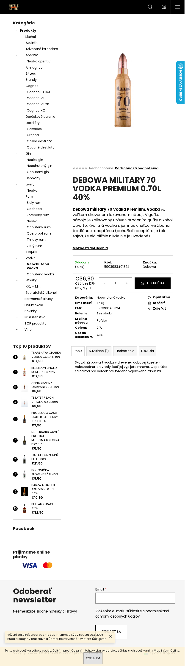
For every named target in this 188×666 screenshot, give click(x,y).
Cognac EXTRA (38, 92)
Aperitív (32, 55)
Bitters (31, 73)
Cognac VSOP (38, 104)
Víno (28, 329)
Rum (29, 196)
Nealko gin (35, 159)
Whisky (31, 280)
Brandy (31, 79)
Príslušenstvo (35, 317)
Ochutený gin (38, 172)
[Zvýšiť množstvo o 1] (126, 283)
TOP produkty (35, 323)
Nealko (32, 190)
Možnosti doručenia (90, 248)
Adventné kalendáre (42, 49)
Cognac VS (35, 98)
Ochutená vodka (40, 274)
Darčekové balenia (40, 116)
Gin (28, 153)
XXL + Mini (33, 286)
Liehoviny (33, 178)
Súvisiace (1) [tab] (99, 351)
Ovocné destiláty (40, 147)
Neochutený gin (39, 165)
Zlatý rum (34, 245)
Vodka (31, 258)
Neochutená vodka (38, 266)
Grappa (33, 135)
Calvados (34, 129)
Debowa (149, 266)
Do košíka (155, 283)
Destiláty (33, 122)
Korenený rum (38, 215)
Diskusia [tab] (147, 351)
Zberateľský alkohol (41, 292)
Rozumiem (93, 658)
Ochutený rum (39, 227)
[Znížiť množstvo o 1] (104, 283)
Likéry (30, 184)
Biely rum (34, 202)
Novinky (31, 311)
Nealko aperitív (38, 61)
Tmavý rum (36, 239)
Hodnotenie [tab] (125, 351)
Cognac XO (36, 110)
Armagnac (34, 67)
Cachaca (34, 209)
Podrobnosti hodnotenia (136, 168)
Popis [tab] (78, 351)
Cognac (32, 86)
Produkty (28, 30)
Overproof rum (39, 233)
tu (178, 650)
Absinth (32, 42)
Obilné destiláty (39, 141)
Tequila (31, 251)
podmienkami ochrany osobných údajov (132, 613)
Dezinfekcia (34, 305)
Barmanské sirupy (39, 299)
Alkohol (30, 36)
